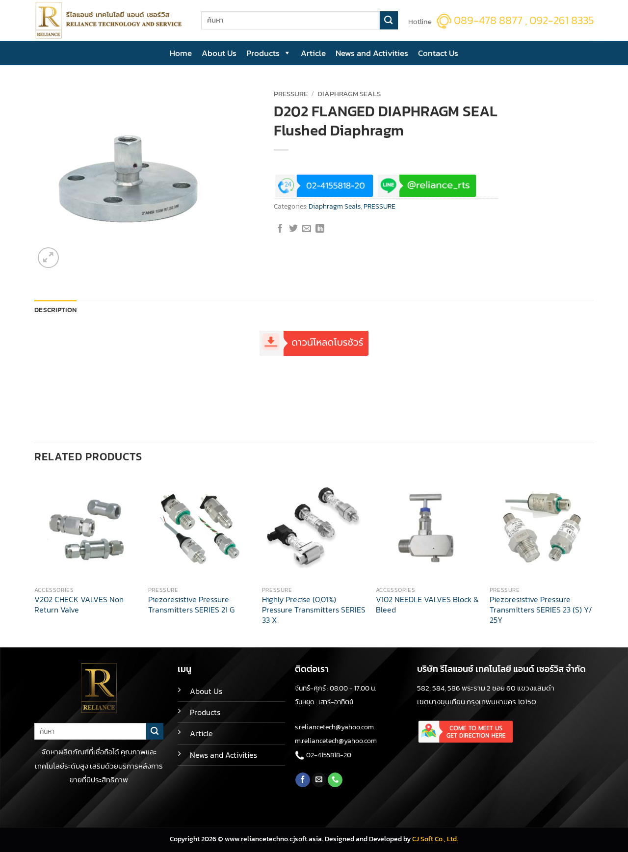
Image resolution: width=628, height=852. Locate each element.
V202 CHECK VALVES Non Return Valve (79, 605)
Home (181, 53)
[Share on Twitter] (293, 229)
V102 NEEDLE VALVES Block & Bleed (427, 605)
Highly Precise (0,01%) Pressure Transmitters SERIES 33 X (314, 610)
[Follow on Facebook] (302, 780)
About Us (219, 53)
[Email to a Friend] (306, 229)
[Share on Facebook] (280, 229)
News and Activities (372, 53)
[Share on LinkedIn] (319, 229)
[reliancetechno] (110, 20)
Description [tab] (55, 310)
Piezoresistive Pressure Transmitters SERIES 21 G (191, 605)
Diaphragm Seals (349, 93)
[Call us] (335, 780)
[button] (48, 257)
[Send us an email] (319, 780)
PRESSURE (291, 93)
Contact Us (438, 53)
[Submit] (389, 20)
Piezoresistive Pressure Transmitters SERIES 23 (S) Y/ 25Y (541, 610)
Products (263, 53)
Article (313, 53)
